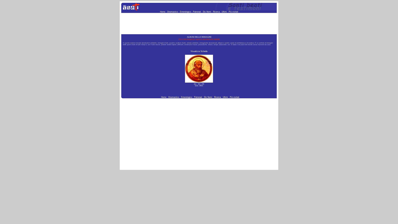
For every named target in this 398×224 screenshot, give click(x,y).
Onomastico (173, 12)
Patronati (197, 12)
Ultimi (224, 12)
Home (163, 12)
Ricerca (216, 12)
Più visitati (233, 12)
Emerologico (186, 12)
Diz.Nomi (207, 12)
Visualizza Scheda (199, 51)
